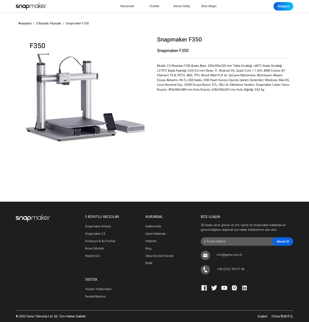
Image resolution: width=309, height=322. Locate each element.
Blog (148, 248)
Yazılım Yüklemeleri (98, 289)
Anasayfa (25, 23)
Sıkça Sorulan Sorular (159, 256)
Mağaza (283, 6)
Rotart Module (94, 248)
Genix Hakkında (155, 233)
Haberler (151, 241)
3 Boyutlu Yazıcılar (49, 23)
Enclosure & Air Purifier (100, 241)
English (262, 316)
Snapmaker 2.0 (95, 233)
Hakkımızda (153, 226)
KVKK (148, 263)
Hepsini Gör (92, 256)
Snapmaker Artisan (98, 226)
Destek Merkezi (95, 296)
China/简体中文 (282, 316)
